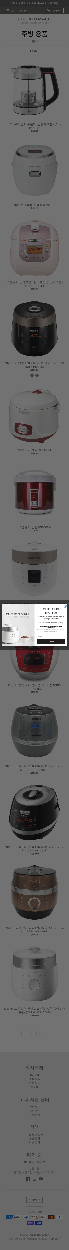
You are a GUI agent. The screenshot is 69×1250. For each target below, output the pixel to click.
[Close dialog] (65, 605)
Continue (51, 641)
